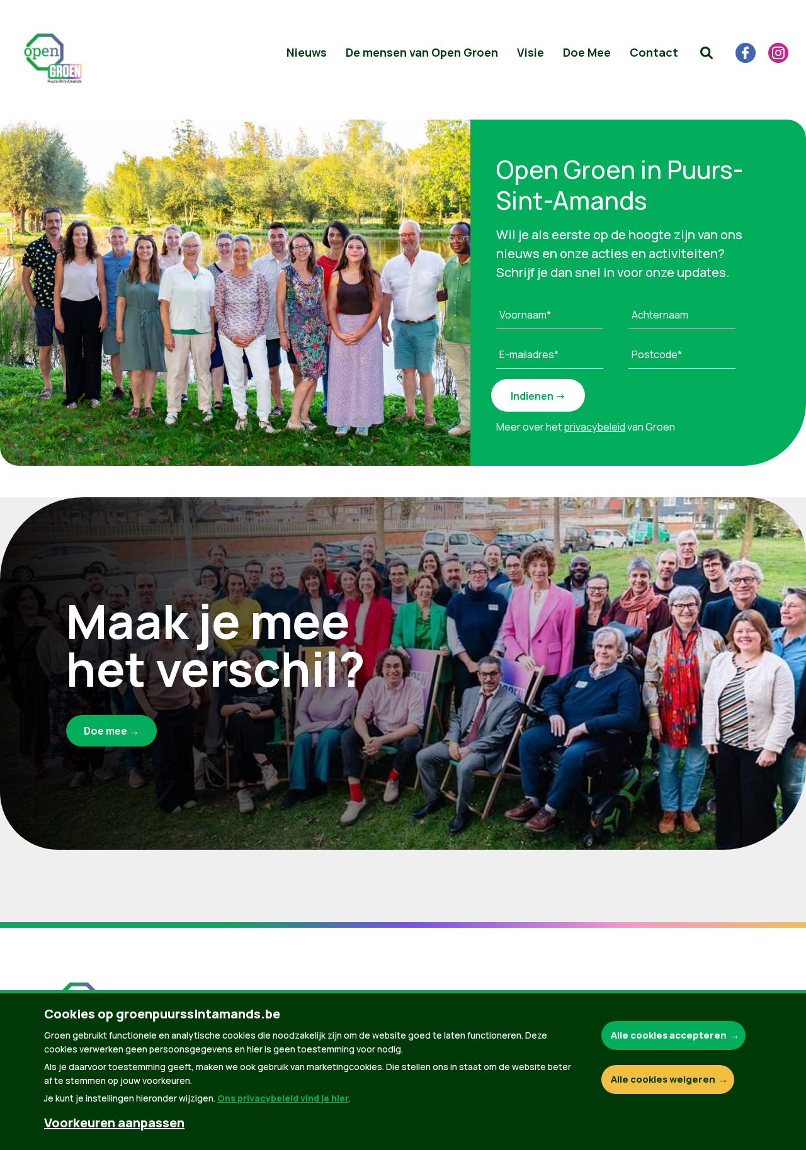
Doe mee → (111, 731)
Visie (530, 52)
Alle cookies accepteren (669, 1035)
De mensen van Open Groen (422, 52)
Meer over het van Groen (585, 427)
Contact (654, 52)
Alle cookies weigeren (663, 1079)
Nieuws (307, 52)
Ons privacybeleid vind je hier (283, 1098)
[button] (706, 52)
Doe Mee (587, 52)
